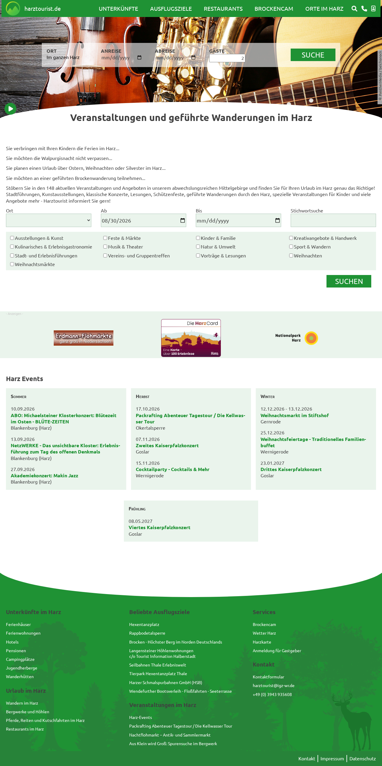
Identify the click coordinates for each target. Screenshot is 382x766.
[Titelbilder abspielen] (10, 109)
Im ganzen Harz (63, 57)
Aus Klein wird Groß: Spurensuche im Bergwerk (173, 743)
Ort (9, 210)
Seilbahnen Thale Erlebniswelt (157, 664)
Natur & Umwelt (218, 246)
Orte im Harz (324, 8)
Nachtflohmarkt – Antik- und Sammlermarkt (170, 734)
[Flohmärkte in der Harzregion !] (83, 338)
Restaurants (223, 8)
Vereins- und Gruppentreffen (139, 255)
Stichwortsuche (307, 210)
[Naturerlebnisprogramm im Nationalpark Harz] (298, 338)
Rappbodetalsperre (147, 633)
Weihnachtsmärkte (35, 264)
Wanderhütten (20, 676)
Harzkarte (262, 641)
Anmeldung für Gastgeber (277, 650)
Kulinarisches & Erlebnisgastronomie (53, 246)
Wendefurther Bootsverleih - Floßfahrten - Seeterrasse (180, 691)
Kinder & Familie (218, 238)
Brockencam (274, 8)
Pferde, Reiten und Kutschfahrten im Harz (45, 720)
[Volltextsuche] (354, 8)
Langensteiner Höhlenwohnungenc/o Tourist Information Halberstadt (162, 653)
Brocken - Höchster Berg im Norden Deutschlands (175, 641)
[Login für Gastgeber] (373, 8)
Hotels (12, 641)
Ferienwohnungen (23, 633)
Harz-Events (140, 717)
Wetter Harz (264, 633)
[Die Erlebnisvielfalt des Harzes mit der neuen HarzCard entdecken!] (191, 338)
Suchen (349, 281)
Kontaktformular (268, 676)
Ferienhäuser (18, 624)
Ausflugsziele (171, 8)
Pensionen (16, 650)
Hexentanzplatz (144, 624)
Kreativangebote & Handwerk (325, 238)
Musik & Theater (125, 246)
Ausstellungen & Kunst (39, 238)
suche (313, 54)
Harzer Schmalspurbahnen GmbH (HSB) (165, 682)
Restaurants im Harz (25, 728)
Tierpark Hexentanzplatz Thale (158, 673)
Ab (104, 210)
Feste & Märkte (124, 238)
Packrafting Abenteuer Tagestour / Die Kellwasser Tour (180, 725)
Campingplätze (20, 659)
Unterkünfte (118, 8)
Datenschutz (362, 758)
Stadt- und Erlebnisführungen (46, 255)
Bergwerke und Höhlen (27, 711)
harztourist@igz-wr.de (274, 685)
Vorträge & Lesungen (223, 255)
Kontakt (306, 758)
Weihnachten (308, 255)
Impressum (332, 758)
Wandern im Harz (22, 703)
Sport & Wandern (312, 246)
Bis (199, 210)
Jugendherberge (21, 667)
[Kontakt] (364, 8)
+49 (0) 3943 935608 (272, 694)
